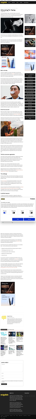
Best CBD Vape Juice (30, 111)
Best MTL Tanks (30, 99)
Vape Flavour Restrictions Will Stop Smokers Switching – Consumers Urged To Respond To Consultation (4, 340)
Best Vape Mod (30, 87)
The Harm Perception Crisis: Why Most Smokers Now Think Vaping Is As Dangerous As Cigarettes (12, 340)
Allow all (29, 219)
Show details (31, 216)
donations (18, 241)
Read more (14, 400)
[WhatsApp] (12, 310)
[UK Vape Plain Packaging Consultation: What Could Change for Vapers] (4, 347)
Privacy (17, 415)
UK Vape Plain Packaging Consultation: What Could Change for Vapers (3, 353)
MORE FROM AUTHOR (11, 329)
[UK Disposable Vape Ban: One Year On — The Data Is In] (12, 347)
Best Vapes (13, 2)
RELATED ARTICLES (4, 329)
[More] (16, 310)
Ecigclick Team (3, 11)
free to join (16, 258)
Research (11, 415)
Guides (17, 2)
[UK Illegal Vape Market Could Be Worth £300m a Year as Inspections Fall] (19, 334)
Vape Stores (3, 5)
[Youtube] (13, 325)
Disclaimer (20, 411)
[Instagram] (9, 325)
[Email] (14, 310)
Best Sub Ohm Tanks (30, 96)
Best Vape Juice (30, 78)
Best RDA (30, 105)
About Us (5, 0)
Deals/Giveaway (26, 2)
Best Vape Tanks (30, 93)
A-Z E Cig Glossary (6, 415)
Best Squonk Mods (30, 114)
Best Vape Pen (30, 84)
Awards (21, 2)
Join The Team (5, 416)
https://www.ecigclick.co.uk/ (10, 317)
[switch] (13, 213)
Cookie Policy (25, 415)
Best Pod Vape (30, 81)
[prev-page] (1, 357)
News (7, 5)
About (1, 416)
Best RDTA (30, 108)
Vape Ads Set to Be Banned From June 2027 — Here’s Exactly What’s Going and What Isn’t (19, 353)
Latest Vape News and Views (7, 8)
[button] (34, 2)
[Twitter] (9, 310)
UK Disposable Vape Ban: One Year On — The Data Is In (12, 352)
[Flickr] (27, 396)
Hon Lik (13, 73)
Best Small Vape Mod (30, 90)
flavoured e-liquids (17, 114)
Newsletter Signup (9, 0)
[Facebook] (7, 310)
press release (4, 180)
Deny (18, 219)
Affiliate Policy (20, 415)
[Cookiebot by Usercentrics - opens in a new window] (31, 199)
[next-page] (2, 357)
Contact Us (2, 0)
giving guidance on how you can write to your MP (9, 267)
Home (1, 8)
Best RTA (30, 102)
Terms (14, 415)
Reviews (9, 2)
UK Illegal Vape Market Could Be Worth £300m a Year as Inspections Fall (19, 339)
